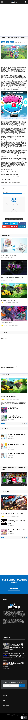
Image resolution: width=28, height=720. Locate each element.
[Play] (3, 485)
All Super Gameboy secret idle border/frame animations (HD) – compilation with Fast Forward (17, 655)
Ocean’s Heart (13, 172)
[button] (23, 717)
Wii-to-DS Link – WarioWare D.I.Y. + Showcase (16, 445)
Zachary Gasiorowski (7, 177)
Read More (14, 588)
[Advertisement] (14, 19)
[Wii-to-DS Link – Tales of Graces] (14, 245)
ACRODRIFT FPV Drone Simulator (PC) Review (13, 513)
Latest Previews (5, 492)
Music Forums (12, 715)
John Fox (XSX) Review (6, 323)
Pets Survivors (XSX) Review (8, 300)
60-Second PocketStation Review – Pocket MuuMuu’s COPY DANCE (16, 417)
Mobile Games (6, 708)
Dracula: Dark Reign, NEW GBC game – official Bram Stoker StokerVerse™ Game (17, 521)
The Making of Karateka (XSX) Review (16, 664)
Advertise (5, 697)
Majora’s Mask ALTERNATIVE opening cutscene (12, 278)
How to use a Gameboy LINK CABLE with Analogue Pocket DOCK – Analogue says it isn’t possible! (16, 646)
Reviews (7, 42)
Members (5, 703)
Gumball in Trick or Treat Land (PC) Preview (16, 530)
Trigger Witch (9, 169)
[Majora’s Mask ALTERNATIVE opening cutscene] (14, 267)
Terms (4, 700)
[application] (14, 479)
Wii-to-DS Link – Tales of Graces (9, 255)
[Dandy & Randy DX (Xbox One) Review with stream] (14, 52)
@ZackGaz (7, 179)
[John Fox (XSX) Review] (14, 313)
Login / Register (6, 705)
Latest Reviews (5, 375)
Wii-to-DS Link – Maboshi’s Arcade (16, 435)
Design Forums (23, 714)
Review (16, 219)
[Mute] (22, 485)
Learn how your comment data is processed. (13, 366)
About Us (5, 695)
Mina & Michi (15, 174)
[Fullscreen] (24, 485)
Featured (3, 42)
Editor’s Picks (6, 637)
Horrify (17, 715)
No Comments (16, 399)
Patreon (18, 182)
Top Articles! (5, 429)
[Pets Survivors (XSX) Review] (14, 290)
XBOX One (12, 42)
